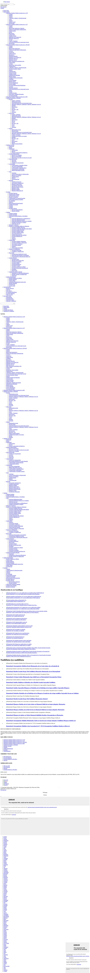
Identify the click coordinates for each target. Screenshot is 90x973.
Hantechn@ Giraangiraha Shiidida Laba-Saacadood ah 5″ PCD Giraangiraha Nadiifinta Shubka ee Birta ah (38, 726)
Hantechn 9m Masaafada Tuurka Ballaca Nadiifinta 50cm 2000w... (21, 649)
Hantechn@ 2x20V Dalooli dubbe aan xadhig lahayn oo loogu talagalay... (22, 612)
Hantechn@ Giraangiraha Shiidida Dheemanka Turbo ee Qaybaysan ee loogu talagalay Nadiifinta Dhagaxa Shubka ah (41, 720)
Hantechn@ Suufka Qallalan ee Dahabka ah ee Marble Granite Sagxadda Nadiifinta (30, 682)
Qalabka (5, 308)
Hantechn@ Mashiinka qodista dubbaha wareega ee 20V (19, 627)
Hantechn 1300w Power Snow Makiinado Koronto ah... (18, 656)
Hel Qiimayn (3, 6)
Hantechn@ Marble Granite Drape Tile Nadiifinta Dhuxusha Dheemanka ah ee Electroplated (33, 671)
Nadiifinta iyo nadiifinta (8, 311)
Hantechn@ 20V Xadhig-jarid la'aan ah (15, 616)
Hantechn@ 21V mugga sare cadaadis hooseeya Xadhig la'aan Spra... (21, 605)
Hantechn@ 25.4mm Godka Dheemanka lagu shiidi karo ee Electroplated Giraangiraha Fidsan (33, 677)
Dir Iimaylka (3, 790)
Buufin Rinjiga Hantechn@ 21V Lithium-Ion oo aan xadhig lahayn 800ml (22, 608)
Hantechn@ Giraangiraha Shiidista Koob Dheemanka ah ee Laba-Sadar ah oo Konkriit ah (32, 666)
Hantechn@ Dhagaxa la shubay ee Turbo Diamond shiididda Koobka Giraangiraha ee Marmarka (34, 715)
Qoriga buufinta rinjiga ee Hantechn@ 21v (15, 601)
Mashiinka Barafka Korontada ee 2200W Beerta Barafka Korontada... (21, 652)
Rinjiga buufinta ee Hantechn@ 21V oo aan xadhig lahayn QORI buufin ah (23, 597)
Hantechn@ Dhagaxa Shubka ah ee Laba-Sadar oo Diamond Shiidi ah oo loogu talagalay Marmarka (35, 704)
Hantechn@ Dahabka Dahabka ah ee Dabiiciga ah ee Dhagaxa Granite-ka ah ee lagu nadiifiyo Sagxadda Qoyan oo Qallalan (42, 693)
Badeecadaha (6, 307)
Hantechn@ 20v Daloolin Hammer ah (14, 638)
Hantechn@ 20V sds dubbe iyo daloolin (15, 630)
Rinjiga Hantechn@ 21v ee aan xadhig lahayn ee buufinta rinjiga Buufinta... (23, 594)
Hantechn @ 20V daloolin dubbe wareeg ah (16, 623)
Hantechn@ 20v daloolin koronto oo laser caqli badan (18, 641)
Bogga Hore (6, 306)
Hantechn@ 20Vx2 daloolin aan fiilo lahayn (16, 619)
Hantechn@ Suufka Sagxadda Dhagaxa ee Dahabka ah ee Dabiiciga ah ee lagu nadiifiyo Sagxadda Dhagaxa (37, 688)
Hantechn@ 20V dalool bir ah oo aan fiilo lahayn (17, 634)
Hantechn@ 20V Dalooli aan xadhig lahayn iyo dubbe (18, 645)
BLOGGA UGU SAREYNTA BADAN (49, 787)
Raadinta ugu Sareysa (64, 787)
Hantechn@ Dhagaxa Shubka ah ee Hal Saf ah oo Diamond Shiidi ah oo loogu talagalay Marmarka (35, 709)
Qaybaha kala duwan (8, 309)
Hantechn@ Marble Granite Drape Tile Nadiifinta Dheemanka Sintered (27, 699)
